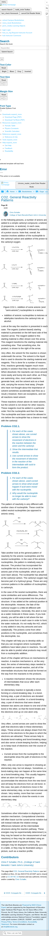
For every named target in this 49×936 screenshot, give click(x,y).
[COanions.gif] (24, 302)
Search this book (6, 44)
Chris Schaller (15, 212)
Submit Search (7, 52)
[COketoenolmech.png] (24, 719)
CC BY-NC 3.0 (13, 877)
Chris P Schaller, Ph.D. (12, 862)
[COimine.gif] (24, 536)
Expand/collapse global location (46, 190)
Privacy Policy (6, 922)
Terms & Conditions (19, 922)
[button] (8, 148)
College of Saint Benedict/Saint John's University (28, 215)
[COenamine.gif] (24, 548)
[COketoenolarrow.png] (24, 809)
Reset (4, 68)
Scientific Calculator (12, 131)
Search (5, 933)
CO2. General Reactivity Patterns (26, 871)
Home (12, 191)
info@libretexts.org (10, 927)
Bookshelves (27, 191)
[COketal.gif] (24, 526)
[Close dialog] (1, 172)
